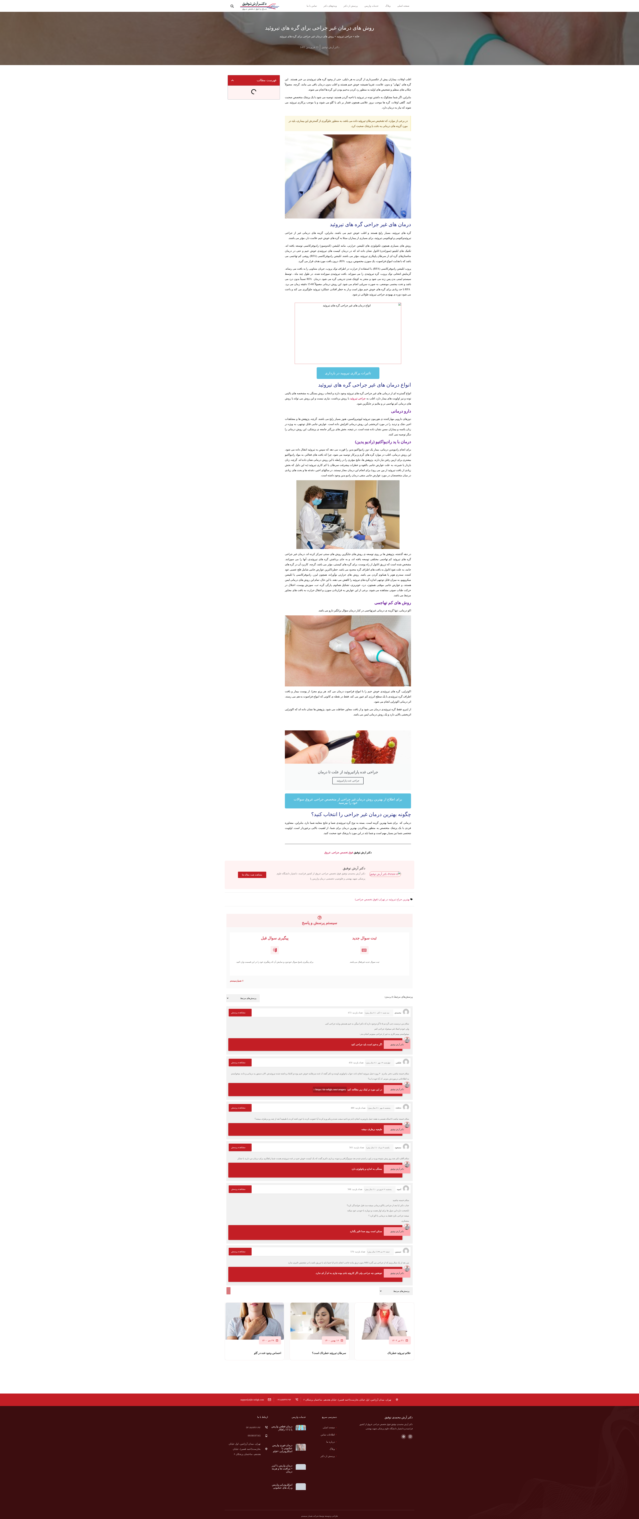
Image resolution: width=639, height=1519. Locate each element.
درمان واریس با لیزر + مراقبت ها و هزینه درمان (282, 1456)
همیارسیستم (235, 980)
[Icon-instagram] (410, 1436)
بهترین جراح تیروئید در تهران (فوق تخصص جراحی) (382, 899)
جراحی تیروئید (344, 36)
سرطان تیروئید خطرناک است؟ (329, 1353)
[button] (232, 6)
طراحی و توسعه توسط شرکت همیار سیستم (319, 1491)
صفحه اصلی (403, 6)
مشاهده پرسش (238, 1012)
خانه (357, 36)
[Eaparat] (403, 1436)
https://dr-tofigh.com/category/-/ (330, 1089)
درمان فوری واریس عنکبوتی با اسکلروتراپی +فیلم (282, 1443)
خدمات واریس (371, 6)
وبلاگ (388, 6)
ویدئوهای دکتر (322, 6)
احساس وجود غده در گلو (267, 1353)
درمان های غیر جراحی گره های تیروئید (252, 91)
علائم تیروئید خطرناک (399, 1353)
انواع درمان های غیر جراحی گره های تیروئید (252, 98)
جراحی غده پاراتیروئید (348, 780)
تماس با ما (304, 6)
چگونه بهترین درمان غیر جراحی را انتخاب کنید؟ (252, 104)
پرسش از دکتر (346, 6)
